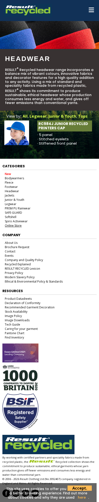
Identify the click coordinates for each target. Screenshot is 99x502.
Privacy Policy (14, 273)
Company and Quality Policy (24, 260)
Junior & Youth (62, 116)
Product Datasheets (18, 299)
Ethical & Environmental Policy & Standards (34, 281)
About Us (11, 243)
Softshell (10, 217)
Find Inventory (14, 337)
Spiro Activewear (16, 221)
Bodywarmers (14, 178)
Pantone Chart (14, 333)
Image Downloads (17, 320)
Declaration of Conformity (22, 303)
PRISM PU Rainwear (18, 208)
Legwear (38, 116)
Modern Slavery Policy (20, 277)
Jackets (9, 195)
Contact (10, 251)
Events (9, 256)
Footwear (11, 187)
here (82, 497)
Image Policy (13, 316)
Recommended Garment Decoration (30, 307)
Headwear (12, 191)
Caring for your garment (21, 329)
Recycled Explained (18, 264)
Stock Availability (16, 312)
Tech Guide (12, 324)
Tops (82, 116)
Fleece (9, 182)
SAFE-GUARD (13, 213)
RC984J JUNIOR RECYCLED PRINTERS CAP (63, 126)
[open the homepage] (28, 15)
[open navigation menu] (91, 10)
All (25, 116)
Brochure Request (17, 247)
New (8, 174)
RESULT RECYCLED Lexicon (22, 269)
